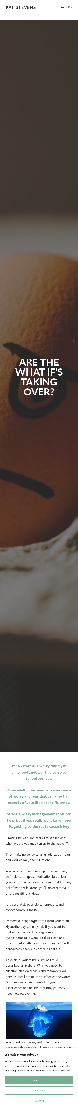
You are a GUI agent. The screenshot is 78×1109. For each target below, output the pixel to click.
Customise (39, 1090)
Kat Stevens (21, 7)
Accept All (39, 1080)
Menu (68, 7)
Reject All (39, 1100)
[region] (39, 1078)
